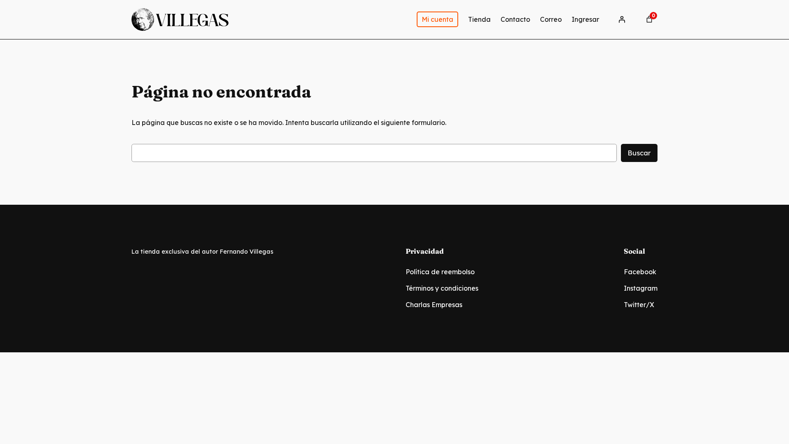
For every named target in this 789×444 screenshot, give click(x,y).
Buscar (639, 152)
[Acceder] (622, 19)
